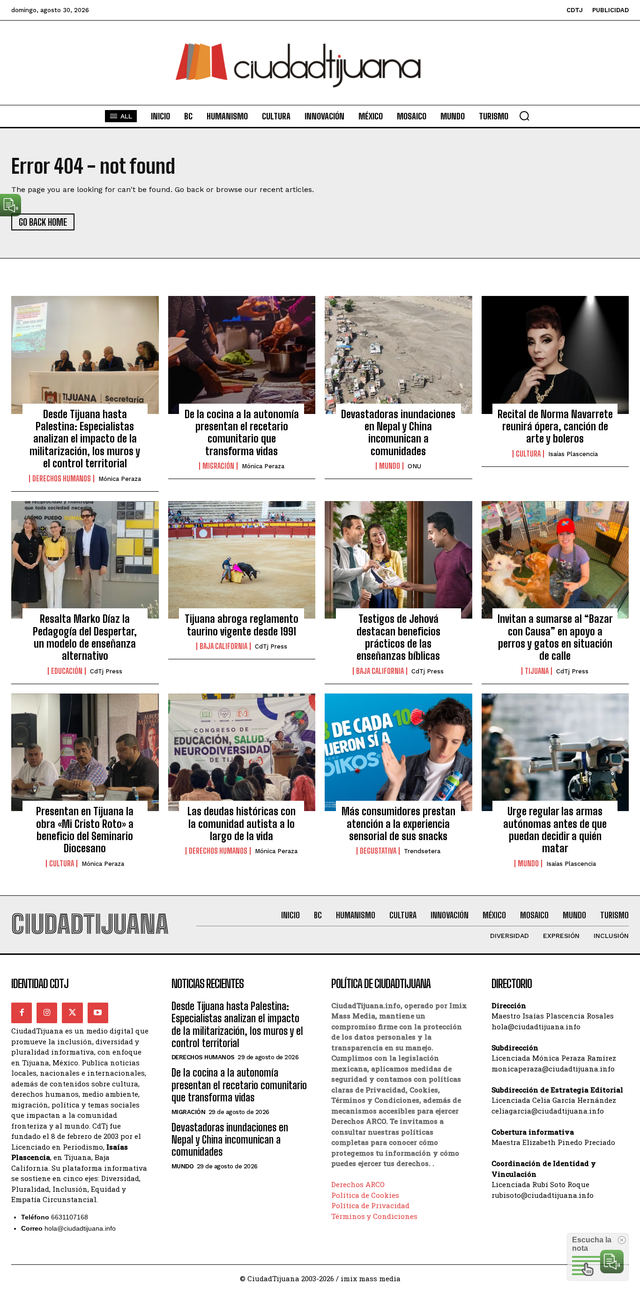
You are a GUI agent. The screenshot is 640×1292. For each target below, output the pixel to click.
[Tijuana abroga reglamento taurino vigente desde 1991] (242, 560)
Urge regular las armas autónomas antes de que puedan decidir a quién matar (555, 830)
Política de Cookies (365, 1195)
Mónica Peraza (119, 478)
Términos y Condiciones (374, 1216)
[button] (524, 115)
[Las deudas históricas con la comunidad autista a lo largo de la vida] (242, 753)
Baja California (223, 646)
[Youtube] (98, 1013)
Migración (218, 466)
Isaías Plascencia (573, 454)
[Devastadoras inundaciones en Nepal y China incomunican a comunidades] (398, 355)
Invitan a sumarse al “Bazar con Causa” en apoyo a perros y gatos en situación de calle (555, 637)
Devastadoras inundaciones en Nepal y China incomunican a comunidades (398, 433)
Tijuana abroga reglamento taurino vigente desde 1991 (241, 625)
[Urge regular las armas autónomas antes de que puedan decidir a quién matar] (555, 753)
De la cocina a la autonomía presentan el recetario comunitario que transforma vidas (242, 433)
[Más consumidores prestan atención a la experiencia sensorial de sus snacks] (398, 753)
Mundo (389, 466)
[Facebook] (21, 1013)
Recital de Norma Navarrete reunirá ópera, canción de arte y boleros (555, 426)
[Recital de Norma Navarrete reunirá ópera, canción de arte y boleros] (555, 355)
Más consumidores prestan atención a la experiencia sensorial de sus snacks (398, 823)
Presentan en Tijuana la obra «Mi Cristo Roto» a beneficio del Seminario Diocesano (85, 830)
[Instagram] (47, 1013)
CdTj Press (106, 671)
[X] (72, 1013)
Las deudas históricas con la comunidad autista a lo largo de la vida (241, 823)
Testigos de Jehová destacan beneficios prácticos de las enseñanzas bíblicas (398, 637)
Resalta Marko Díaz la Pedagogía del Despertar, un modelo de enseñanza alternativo (85, 637)
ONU (414, 466)
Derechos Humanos (61, 478)
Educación (66, 671)
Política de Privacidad (370, 1205)
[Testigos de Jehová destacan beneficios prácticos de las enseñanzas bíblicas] (398, 560)
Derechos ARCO (358, 1184)
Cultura (528, 454)
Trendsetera (422, 851)
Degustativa (378, 851)
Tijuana (537, 671)
